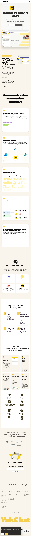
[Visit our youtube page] (18, 512)
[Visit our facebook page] (12, 512)
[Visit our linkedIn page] (14, 512)
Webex (7, 73)
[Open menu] (29, 1)
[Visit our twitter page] (16, 512)
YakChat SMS (10, 68)
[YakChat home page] (4, 1)
